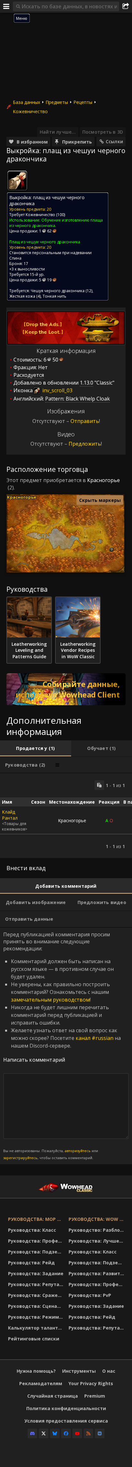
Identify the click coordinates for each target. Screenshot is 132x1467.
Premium (94, 1396)
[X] (43, 1433)
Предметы (56, 102)
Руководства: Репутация (36, 1284)
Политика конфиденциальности (66, 1408)
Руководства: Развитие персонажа (97, 1273)
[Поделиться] (125, 6)
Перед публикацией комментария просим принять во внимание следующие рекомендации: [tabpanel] (62, 1045)
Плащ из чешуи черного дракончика (44, 242)
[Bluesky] (55, 1433)
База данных (26, 102)
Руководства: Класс (32, 1230)
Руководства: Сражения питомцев (36, 1295)
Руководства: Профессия (36, 1241)
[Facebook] (66, 1433)
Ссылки (114, 141)
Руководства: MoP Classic (36, 1219)
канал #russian (94, 1038)
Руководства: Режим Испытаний (36, 1317)
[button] (111, 549)
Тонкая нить (54, 296)
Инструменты (79, 1371)
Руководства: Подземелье (36, 1252)
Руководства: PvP (90, 1295)
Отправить (84, 421)
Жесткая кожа (22, 296)
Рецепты (82, 102)
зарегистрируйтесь (20, 1157)
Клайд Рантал (10, 815)
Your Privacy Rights (91, 1383)
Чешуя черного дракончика (58, 290)
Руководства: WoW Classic (97, 1219)
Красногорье (103, 480)
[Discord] (32, 1433)
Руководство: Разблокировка (97, 1230)
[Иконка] (17, 181)
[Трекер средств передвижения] (66, 689)
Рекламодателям (40, 1383)
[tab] (35, 748)
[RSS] (88, 1433)
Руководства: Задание (35, 1273)
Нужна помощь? (36, 1371)
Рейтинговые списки (33, 1339)
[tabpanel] (66, 815)
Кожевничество (30, 111)
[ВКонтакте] (99, 1433)
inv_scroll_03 (56, 390)
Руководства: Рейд (31, 1263)
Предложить (85, 443)
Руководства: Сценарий (36, 1306)
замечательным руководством (50, 999)
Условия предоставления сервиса (66, 1421)
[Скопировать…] (99, 785)
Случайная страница (52, 1396)
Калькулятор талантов (36, 1328)
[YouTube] (77, 1433)
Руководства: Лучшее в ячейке (97, 1241)
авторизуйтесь (78, 1150)
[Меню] (6, 6)
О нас (108, 1371)
